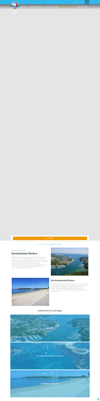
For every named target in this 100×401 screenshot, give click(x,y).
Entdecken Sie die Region (67, 6)
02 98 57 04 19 (78, 2)
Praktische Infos (82, 6)
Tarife (57, 6)
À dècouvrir (45, 244)
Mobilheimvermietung (37, 6)
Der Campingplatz (22, 6)
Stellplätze (50, 6)
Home (39, 244)
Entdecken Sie (50, 331)
